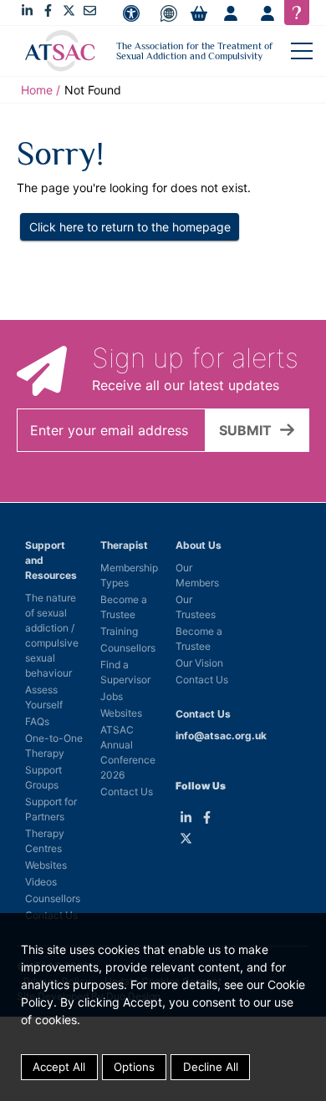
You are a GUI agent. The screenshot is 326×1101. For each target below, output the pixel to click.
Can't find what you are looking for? (296, 12)
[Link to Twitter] (69, 10)
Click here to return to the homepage (130, 227)
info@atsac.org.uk (221, 735)
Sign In (267, 14)
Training (119, 631)
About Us (199, 545)
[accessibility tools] (131, 13)
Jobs (111, 696)
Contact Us (126, 791)
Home (37, 90)
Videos (41, 881)
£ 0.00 (199, 14)
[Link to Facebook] (48, 10)
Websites (46, 865)
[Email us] (89, 10)
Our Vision (199, 663)
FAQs (37, 721)
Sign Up (230, 14)
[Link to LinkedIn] (27, 10)
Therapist (124, 545)
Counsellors (52, 898)
